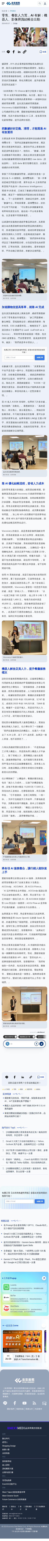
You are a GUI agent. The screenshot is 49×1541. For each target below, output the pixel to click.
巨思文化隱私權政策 (28, 791)
